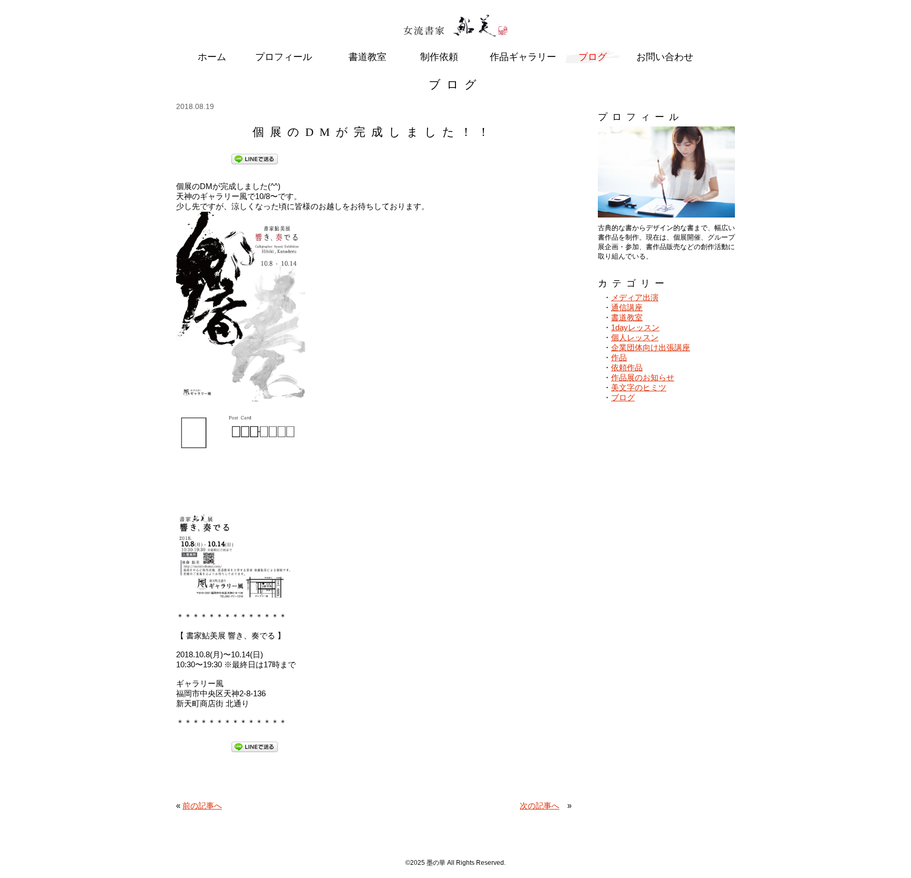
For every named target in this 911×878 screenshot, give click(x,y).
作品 (619, 357)
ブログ (623, 397)
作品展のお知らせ (642, 377)
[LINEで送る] (254, 158)
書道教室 (627, 317)
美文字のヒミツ (638, 387)
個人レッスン (634, 337)
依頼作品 (627, 367)
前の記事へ (202, 805)
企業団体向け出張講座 (650, 347)
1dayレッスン (635, 327)
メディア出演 (634, 297)
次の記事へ (539, 805)
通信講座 (627, 307)
